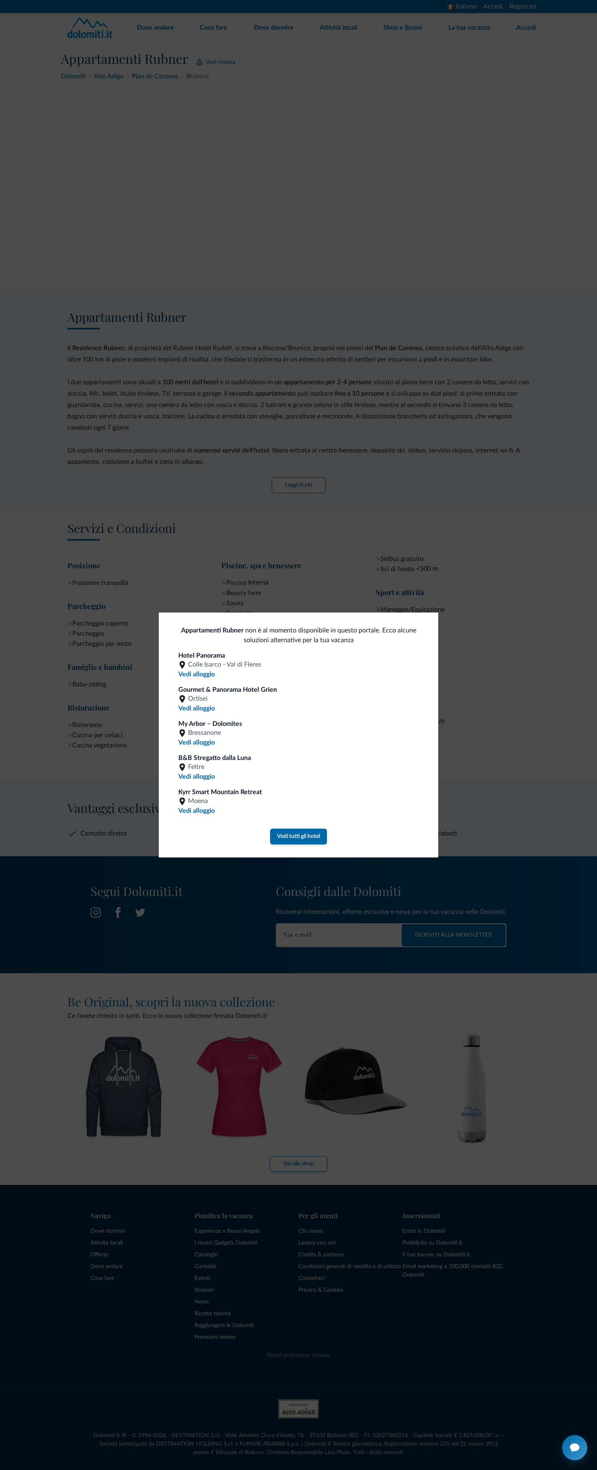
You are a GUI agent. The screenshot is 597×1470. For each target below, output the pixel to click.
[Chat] (574, 1447)
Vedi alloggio (196, 674)
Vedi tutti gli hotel (298, 836)
